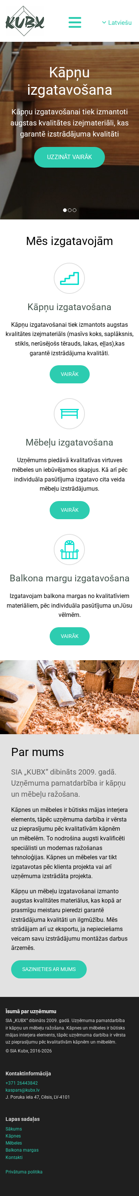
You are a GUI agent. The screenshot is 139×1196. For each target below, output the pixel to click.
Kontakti (14, 1157)
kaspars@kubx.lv (23, 1090)
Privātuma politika (24, 1172)
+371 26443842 (22, 1083)
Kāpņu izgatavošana (69, 307)
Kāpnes (13, 1136)
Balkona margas (22, 1150)
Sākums (14, 1129)
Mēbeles (14, 1143)
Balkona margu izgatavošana (70, 578)
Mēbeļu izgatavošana (69, 442)
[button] (69, 157)
